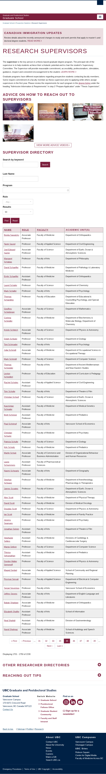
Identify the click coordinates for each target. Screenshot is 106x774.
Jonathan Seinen (11, 529)
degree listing (84, 83)
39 (95, 641)
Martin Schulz (10, 453)
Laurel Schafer (10, 285)
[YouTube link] (80, 702)
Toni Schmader (11, 344)
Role (5, 196)
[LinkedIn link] (73, 702)
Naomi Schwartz (11, 471)
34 (61, 641)
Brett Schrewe (10, 415)
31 (40, 641)
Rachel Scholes (11, 382)
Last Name (8, 174)
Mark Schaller (10, 291)
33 (54, 641)
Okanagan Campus (84, 745)
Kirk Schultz (9, 447)
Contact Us (8, 709)
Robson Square (82, 752)
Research (39, 729)
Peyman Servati (11, 579)
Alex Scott (8, 497)
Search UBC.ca (53, 760)
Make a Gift (51, 757)
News (48, 748)
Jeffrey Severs (10, 594)
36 (75, 641)
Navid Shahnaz (11, 629)
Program (7, 185)
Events (49, 751)
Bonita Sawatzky (11, 235)
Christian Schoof (11, 397)
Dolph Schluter (10, 339)
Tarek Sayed (9, 244)
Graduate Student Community (49, 713)
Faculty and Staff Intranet (49, 720)
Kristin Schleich (11, 330)
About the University (55, 745)
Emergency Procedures (12, 769)
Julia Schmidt (10, 350)
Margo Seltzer (10, 547)
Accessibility (57, 769)
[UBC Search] (100, 3)
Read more (34, 41)
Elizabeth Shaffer (11, 611)
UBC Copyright (44, 769)
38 (89, 641)
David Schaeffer (11, 267)
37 (82, 641)
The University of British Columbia (45, 5)
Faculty (42, 230)
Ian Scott (8, 514)
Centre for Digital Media (85, 755)
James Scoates (11, 488)
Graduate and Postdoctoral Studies (53, 690)
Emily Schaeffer (11, 276)
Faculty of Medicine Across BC (89, 758)
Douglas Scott (10, 509)
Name (8, 230)
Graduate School (8, 23)
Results (7, 207)
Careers (49, 754)
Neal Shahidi (9, 620)
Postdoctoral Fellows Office (47, 705)
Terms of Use (29, 769)
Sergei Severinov (11, 588)
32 (47, 641)
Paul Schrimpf (10, 424)
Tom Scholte (9, 391)
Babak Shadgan (11, 602)
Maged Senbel (10, 570)
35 (68, 641)
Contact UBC (52, 742)
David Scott (9, 503)
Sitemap (21, 729)
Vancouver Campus (84, 742)
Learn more (68, 72)
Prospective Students (23, 23)
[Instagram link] (66, 702)
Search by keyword (13, 159)
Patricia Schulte (11, 441)
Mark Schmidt (10, 359)
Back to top (8, 729)
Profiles (29, 729)
